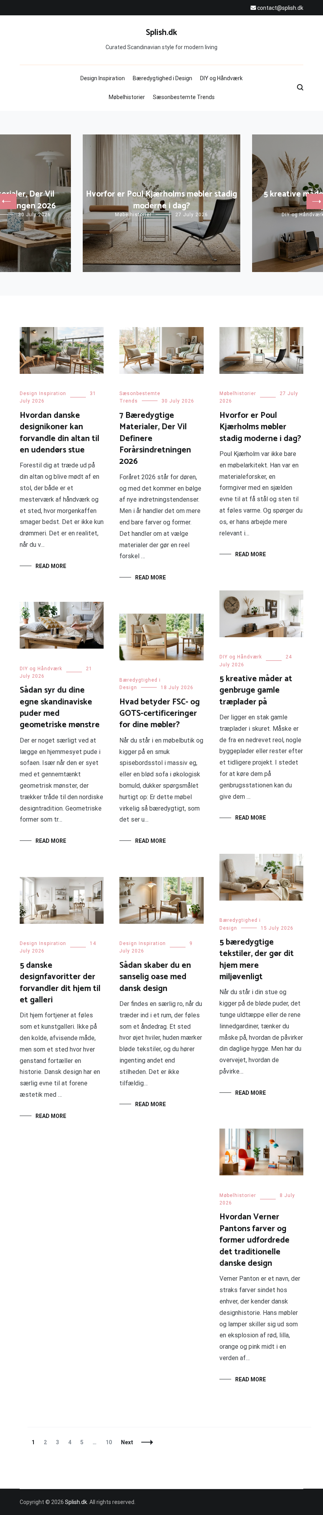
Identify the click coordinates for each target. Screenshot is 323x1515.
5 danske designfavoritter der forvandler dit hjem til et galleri (60, 983)
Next (127, 1442)
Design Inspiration (102, 78)
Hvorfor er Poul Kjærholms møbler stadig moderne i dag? (161, 200)
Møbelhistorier (127, 97)
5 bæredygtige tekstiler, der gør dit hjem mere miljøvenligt (256, 960)
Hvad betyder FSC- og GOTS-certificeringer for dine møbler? (159, 713)
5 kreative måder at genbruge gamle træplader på (255, 690)
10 (110, 1442)
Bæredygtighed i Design (162, 78)
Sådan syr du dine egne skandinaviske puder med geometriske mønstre (60, 708)
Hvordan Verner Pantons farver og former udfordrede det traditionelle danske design (254, 1240)
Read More (50, 566)
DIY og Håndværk (221, 78)
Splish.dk (161, 32)
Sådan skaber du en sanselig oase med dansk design (155, 977)
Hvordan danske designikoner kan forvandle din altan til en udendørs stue (59, 433)
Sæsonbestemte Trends (184, 97)
